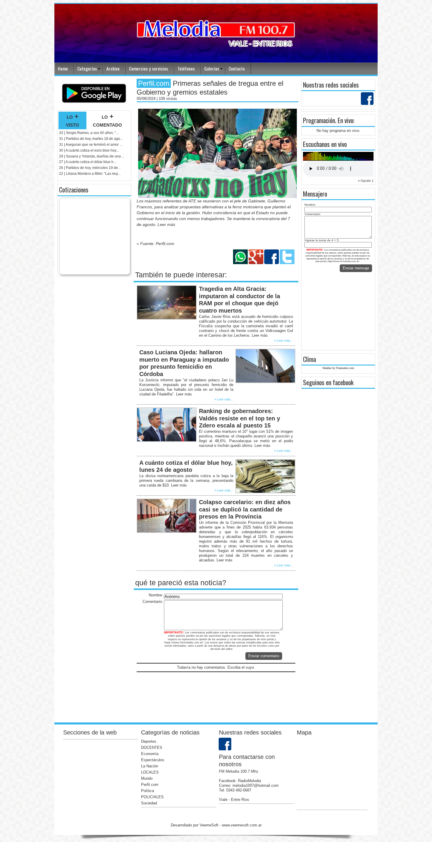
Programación (319, 120)
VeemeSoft (210, 825)
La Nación (149, 766)
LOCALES (150, 772)
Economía (149, 754)
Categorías (87, 68)
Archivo (113, 68)
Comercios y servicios (148, 68)
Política (147, 791)
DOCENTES (151, 747)
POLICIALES (152, 797)
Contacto (237, 68)
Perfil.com (149, 784)
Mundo (147, 778)
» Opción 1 (366, 180)
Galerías (211, 68)
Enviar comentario (263, 656)
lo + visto (72, 120)
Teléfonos (186, 68)
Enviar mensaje (356, 268)
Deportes (148, 741)
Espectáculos (152, 760)
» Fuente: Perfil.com (155, 243)
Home (63, 68)
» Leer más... (283, 340)
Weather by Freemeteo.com (338, 368)
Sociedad (149, 803)
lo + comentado (107, 120)
